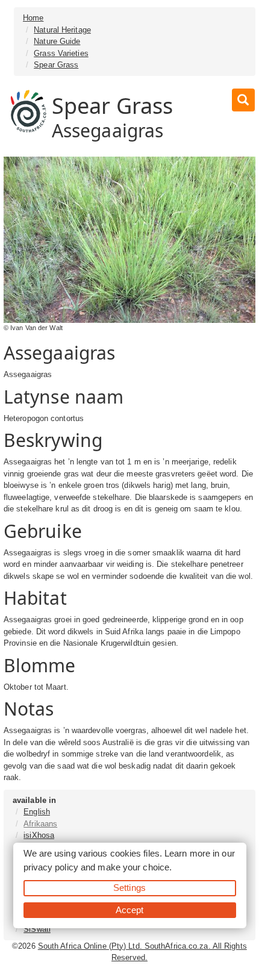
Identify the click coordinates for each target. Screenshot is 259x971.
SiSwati (37, 929)
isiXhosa (38, 835)
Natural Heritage (62, 29)
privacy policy (50, 867)
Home (33, 17)
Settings (129, 887)
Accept (130, 910)
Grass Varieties (61, 53)
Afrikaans (40, 823)
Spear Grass (56, 64)
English (36, 811)
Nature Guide (57, 41)
